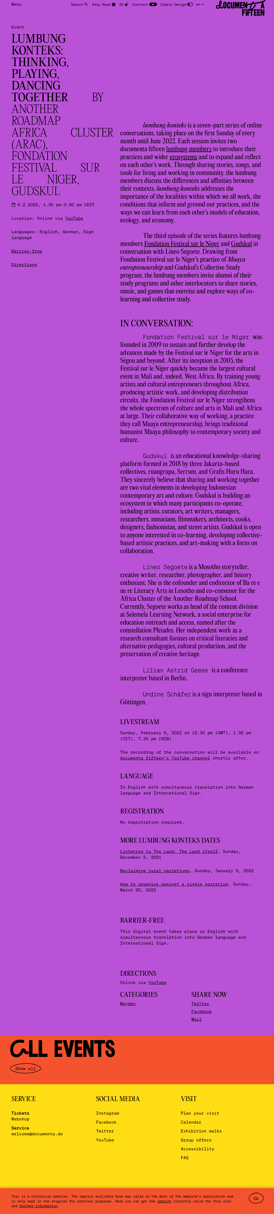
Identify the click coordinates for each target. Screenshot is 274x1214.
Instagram (107, 1113)
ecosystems (183, 157)
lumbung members (189, 149)
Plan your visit (200, 1113)
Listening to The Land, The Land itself (169, 851)
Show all (25, 1068)
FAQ (185, 1157)
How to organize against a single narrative (174, 884)
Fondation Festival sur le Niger (181, 244)
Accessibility (197, 1148)
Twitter (200, 1003)
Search (77, 4)
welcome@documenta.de (37, 1133)
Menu (16, 4)
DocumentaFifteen (240, 9)
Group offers (196, 1139)
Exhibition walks (201, 1130)
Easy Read (101, 4)
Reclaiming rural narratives (155, 870)
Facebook (201, 1011)
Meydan (128, 1003)
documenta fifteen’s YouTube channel (165, 757)
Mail (196, 1019)
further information (38, 1206)
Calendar (191, 1122)
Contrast (140, 4)
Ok (256, 1198)
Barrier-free (26, 250)
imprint (164, 1201)
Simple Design (173, 4)
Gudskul (241, 244)
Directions (24, 264)
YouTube (74, 218)
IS (121, 4)
